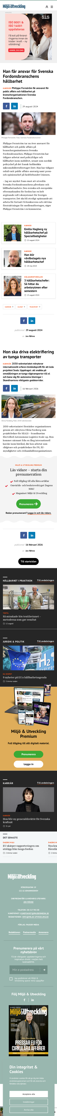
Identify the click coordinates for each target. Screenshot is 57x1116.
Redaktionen (14, 932)
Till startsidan (28, 561)
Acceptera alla (29, 1094)
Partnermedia (29, 932)
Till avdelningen (45, 580)
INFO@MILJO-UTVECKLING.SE (35, 917)
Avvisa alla (28, 1109)
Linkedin (32, 1000)
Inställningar (28, 1102)
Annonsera (43, 932)
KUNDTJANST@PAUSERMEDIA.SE (34, 913)
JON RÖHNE (29, 902)
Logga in (28, 764)
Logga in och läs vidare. (39, 512)
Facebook (24, 1000)
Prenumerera (26, 504)
